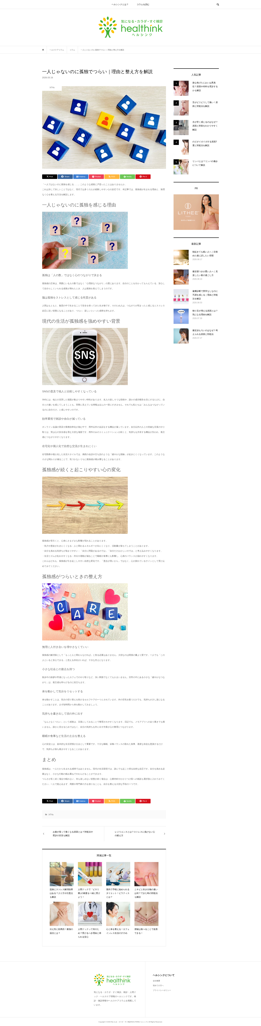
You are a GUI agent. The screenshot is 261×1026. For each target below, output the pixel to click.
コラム (51, 814)
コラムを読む (143, 4)
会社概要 (156, 981)
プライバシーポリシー (162, 990)
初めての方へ (158, 985)
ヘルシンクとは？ (120, 4)
